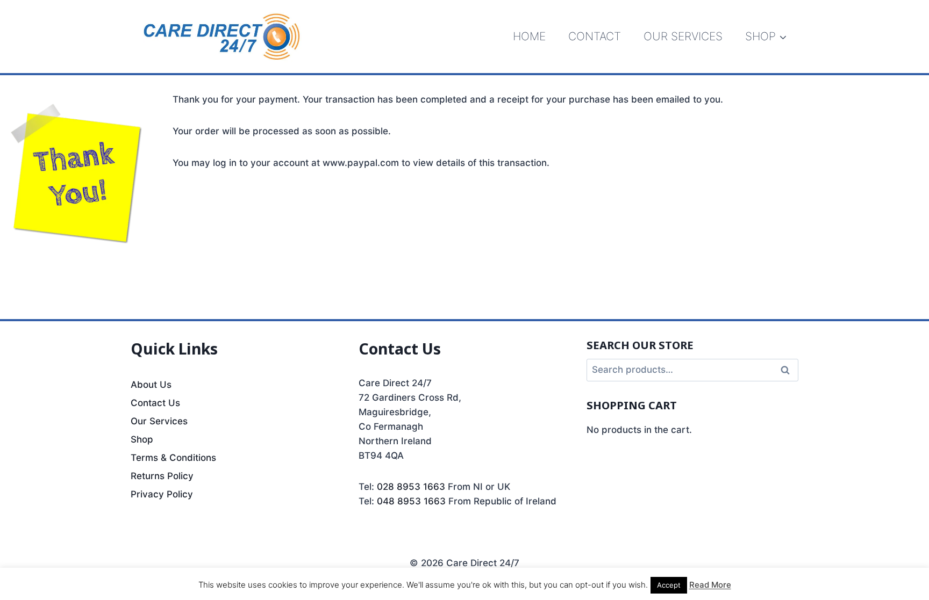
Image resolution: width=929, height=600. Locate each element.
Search (788, 370)
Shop (142, 439)
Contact (594, 36)
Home (529, 36)
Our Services (683, 36)
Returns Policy (162, 476)
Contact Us (155, 402)
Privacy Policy (162, 494)
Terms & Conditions (173, 457)
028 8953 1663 (411, 486)
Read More (710, 585)
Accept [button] (669, 585)
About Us (151, 384)
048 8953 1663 (411, 501)
